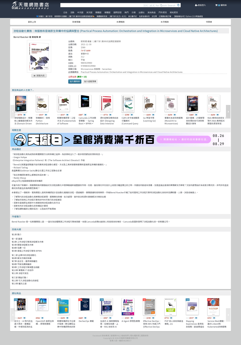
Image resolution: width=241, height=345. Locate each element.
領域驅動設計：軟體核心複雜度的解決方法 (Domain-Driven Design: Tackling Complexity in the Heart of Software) (23, 124)
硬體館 (107, 12)
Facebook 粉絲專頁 (101, 335)
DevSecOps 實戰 (86, 320)
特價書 (209, 21)
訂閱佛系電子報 (165, 16)
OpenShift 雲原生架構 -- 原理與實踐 (45, 322)
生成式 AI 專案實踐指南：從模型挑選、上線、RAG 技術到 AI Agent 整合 (109, 325)
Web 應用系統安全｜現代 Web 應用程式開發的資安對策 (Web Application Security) (216, 123)
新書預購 (76, 21)
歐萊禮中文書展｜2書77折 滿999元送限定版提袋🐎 (74, 16)
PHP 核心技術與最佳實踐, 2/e (174, 322)
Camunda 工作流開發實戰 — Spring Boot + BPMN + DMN (87, 122)
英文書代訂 (132, 16)
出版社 (142, 12)
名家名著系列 (144, 16)
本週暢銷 (120, 21)
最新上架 (32, 21)
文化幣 (154, 16)
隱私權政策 (135, 335)
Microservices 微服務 (90, 68)
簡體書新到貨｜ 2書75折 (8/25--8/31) (111, 16)
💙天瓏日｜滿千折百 (44, 16)
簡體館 (98, 12)
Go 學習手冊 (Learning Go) (149, 119)
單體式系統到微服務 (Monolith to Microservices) (174, 120)
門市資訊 (163, 12)
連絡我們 (125, 335)
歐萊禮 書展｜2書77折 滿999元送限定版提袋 (101, 41)
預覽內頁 (41, 75)
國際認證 (117, 12)
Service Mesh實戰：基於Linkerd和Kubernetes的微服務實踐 (216, 325)
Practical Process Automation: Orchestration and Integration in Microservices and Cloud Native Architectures (132, 71)
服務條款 (144, 335)
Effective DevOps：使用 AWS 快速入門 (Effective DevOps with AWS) (152, 325)
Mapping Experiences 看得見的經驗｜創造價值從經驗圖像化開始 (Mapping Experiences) (195, 328)
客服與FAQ (115, 335)
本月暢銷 (165, 21)
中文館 (80, 12)
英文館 (89, 12)
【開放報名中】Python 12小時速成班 (188, 16)
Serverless (107, 68)
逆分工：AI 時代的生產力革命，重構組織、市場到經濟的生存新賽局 (23, 325)
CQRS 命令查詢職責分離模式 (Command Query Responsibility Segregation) (130, 123)
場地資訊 (174, 12)
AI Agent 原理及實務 (131, 320)
